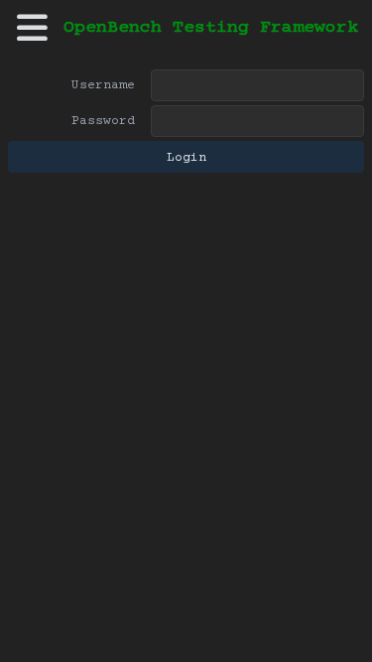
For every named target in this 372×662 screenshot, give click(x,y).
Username (103, 85)
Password (103, 121)
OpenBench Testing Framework (210, 28)
